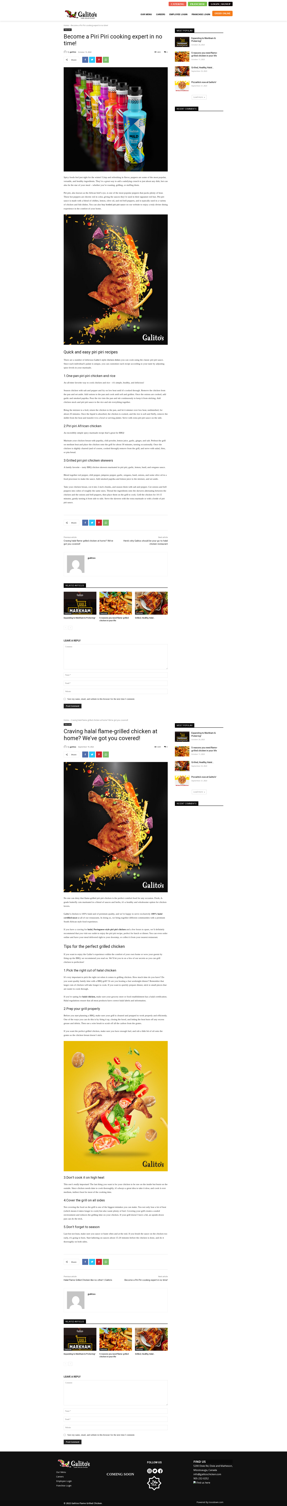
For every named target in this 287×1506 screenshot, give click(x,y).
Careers (60, 1476)
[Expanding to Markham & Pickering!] (80, 603)
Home (66, 25)
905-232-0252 (201, 1478)
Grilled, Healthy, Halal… (145, 618)
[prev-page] (65, 628)
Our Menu (61, 1472)
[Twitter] (92, 60)
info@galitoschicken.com (207, 1474)
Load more (198, 97)
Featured (68, 30)
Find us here (203, 1482)
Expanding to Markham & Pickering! (79, 618)
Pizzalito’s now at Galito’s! (203, 82)
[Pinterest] (99, 60)
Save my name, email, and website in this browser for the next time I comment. (101, 699)
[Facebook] (85, 60)
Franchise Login (63, 1485)
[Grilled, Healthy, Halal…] (151, 603)
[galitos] (66, 51)
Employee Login (64, 1481)
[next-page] (70, 628)
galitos (73, 52)
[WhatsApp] (106, 60)
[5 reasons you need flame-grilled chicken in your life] (115, 603)
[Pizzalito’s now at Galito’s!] (182, 86)
